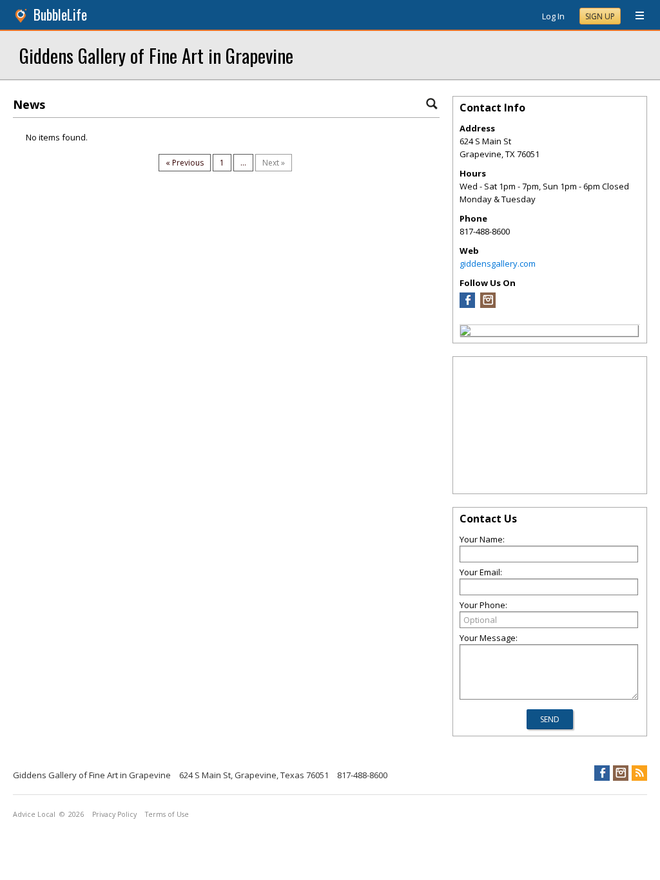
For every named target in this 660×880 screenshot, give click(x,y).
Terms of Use (167, 814)
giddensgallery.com (498, 263)
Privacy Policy (114, 814)
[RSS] (639, 773)
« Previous (185, 162)
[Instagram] (488, 305)
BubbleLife (60, 14)
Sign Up (600, 16)
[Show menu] (635, 16)
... (243, 162)
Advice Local (34, 814)
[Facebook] (467, 305)
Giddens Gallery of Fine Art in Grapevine (156, 55)
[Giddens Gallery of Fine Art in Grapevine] (465, 332)
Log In (553, 16)
